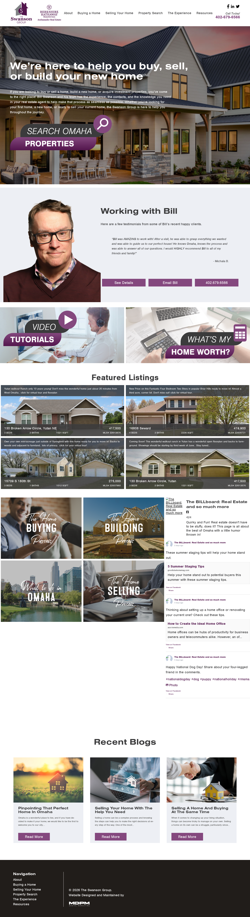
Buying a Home (89, 13)
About (68, 13)
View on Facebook (173, 587)
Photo (173, 685)
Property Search (150, 13)
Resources (204, 13)
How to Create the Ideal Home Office (197, 623)
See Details (123, 282)
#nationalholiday (224, 679)
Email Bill (170, 282)
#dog (195, 679)
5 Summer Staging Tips (186, 566)
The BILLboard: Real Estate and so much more (200, 542)
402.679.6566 (217, 282)
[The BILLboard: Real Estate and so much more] (174, 506)
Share (171, 590)
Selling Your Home (119, 13)
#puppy (205, 679)
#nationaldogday (178, 679)
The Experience (179, 13)
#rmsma (243, 679)
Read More (34, 836)
